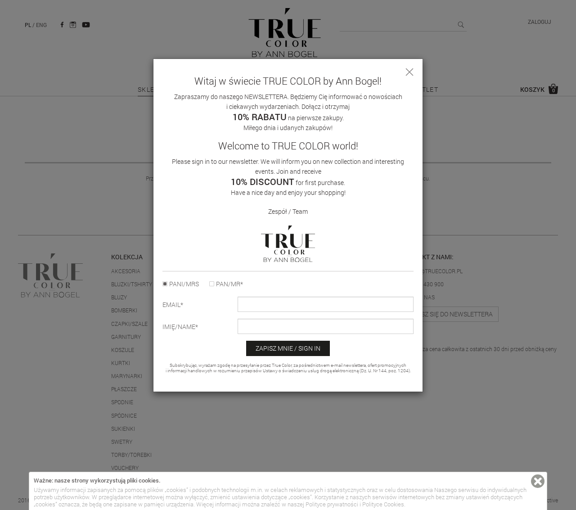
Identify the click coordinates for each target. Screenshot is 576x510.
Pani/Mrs (184, 284)
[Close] (409, 72)
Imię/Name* (180, 326)
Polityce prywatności (332, 504)
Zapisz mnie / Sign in (288, 348)
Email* (172, 304)
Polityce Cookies (383, 504)
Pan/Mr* (229, 284)
